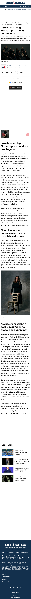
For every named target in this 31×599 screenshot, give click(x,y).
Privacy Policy (15, 592)
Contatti (4, 574)
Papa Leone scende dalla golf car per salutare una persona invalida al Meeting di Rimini (21, 461)
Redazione (4, 579)
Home (2, 23)
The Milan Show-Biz (11, 23)
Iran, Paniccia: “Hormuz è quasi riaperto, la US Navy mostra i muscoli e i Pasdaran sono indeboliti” (21, 470)
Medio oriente (11, 9)
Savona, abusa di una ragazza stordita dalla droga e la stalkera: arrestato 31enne (20, 479)
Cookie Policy (15, 595)
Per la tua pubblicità (7, 582)
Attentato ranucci (21, 9)
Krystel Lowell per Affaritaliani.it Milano (17, 66)
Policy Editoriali (6, 576)
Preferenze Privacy (15, 597)
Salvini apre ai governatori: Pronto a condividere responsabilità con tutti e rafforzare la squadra (21, 453)
